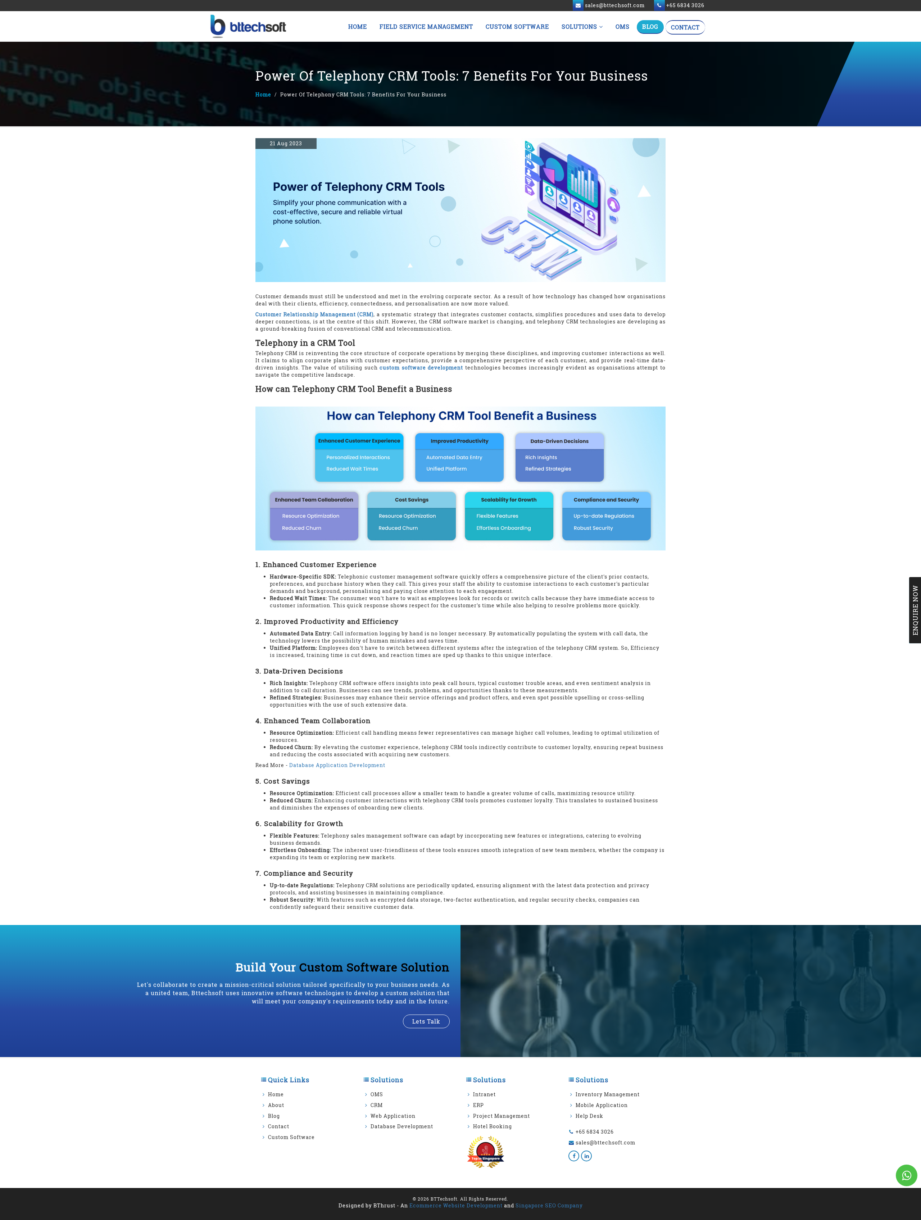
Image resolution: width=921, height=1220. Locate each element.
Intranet (484, 1094)
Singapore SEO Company (549, 1205)
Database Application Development (337, 765)
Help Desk (589, 1115)
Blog (650, 26)
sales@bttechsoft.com (605, 1142)
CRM (377, 1105)
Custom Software (517, 26)
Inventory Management (608, 1094)
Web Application (393, 1115)
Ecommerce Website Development (456, 1205)
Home (357, 26)
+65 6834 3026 (595, 1131)
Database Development (402, 1126)
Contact (685, 27)
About (276, 1105)
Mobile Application (602, 1105)
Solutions (580, 26)
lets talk (426, 1021)
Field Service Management (426, 26)
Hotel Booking (492, 1126)
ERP (478, 1105)
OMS (623, 26)
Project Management (501, 1115)
